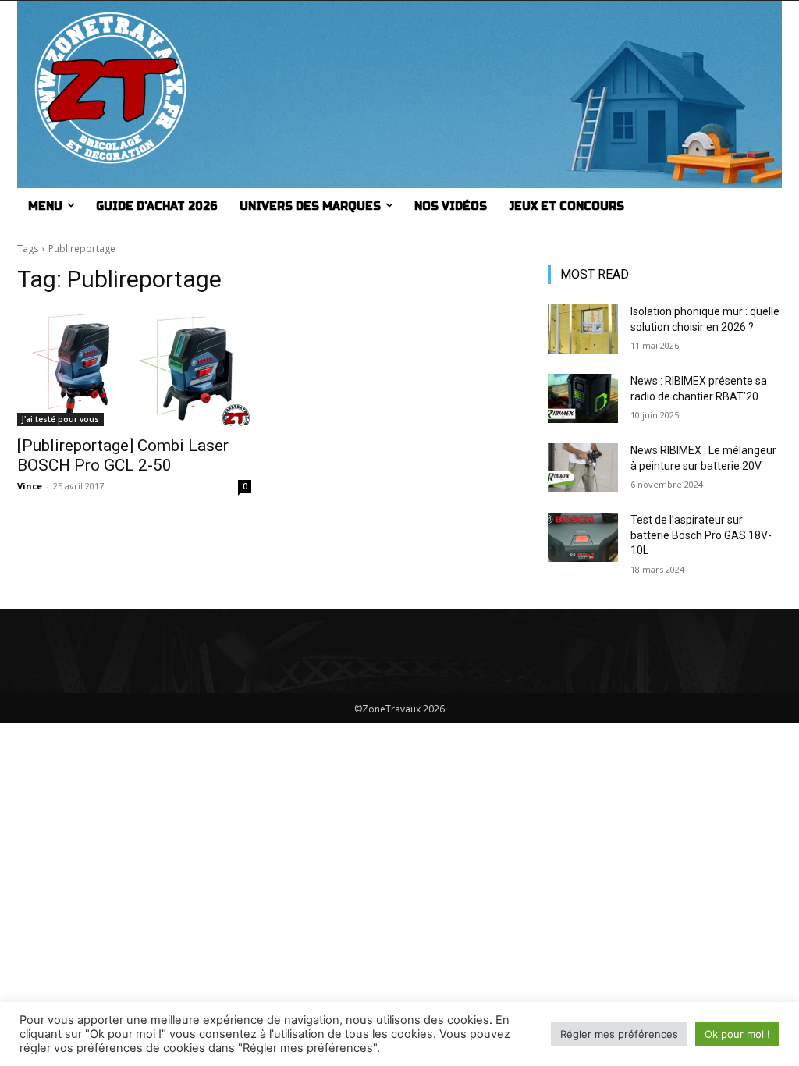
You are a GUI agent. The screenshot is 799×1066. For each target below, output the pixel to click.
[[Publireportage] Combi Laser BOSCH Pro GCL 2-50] (134, 367)
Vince (29, 486)
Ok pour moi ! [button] (737, 1034)
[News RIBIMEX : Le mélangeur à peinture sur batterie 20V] (583, 467)
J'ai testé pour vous (60, 419)
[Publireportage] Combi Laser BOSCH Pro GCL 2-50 (123, 455)
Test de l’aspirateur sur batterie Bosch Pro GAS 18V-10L (701, 534)
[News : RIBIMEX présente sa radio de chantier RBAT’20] (583, 398)
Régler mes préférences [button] (619, 1034)
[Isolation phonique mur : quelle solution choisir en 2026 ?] (583, 329)
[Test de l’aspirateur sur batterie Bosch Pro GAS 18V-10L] (583, 537)
